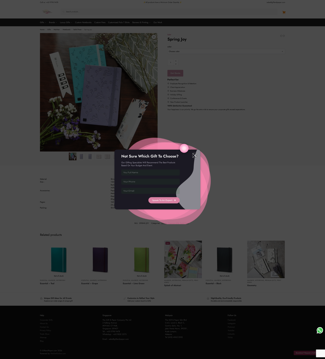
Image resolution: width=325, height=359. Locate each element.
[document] (162, 179)
